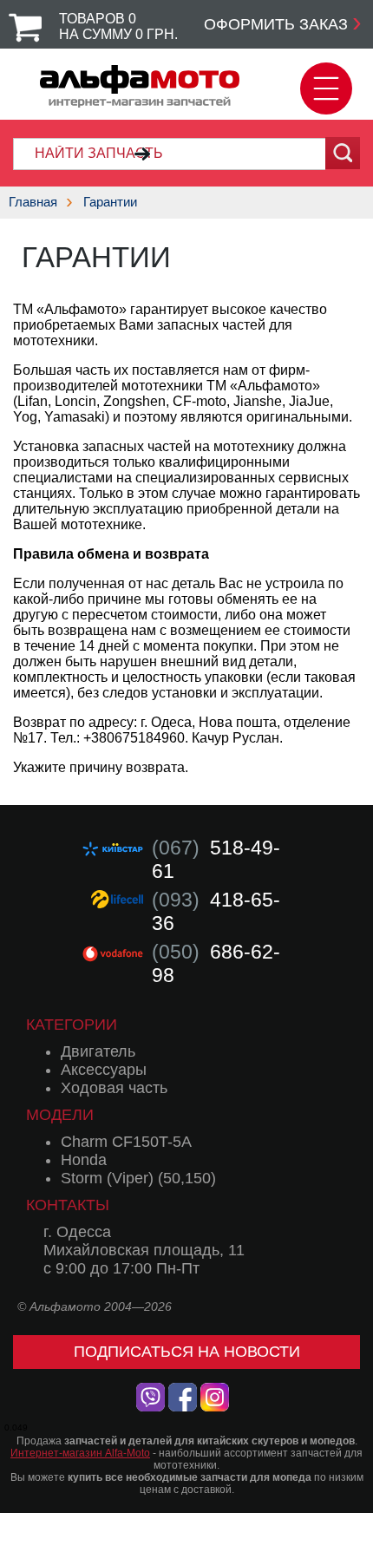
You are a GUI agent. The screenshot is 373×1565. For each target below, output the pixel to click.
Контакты (67, 1205)
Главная (33, 201)
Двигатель (98, 1051)
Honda (84, 1160)
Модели (60, 1114)
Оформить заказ (276, 24)
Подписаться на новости (187, 1351)
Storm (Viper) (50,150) (138, 1178)
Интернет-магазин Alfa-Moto (80, 1453)
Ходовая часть (114, 1088)
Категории (71, 1024)
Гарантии (110, 201)
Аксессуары (104, 1069)
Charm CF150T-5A (126, 1141)
